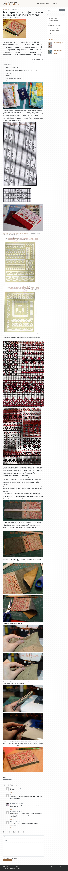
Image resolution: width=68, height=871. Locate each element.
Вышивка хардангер (53, 20)
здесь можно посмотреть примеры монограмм (15, 233)
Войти (54, 3)
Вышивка (49, 15)
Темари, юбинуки (52, 33)
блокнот (5, 779)
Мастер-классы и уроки (54, 28)
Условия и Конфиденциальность (52, 866)
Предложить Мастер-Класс (44, 3)
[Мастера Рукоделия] (11, 3)
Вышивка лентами (52, 18)
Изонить (50, 23)
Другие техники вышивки (54, 25)
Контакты (62, 866)
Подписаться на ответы (10, 858)
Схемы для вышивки (53, 30)
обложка (9, 779)
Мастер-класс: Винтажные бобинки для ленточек (58, 52)
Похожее (50, 39)
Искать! (62, 10)
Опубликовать (7, 860)
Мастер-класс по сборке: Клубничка (59, 43)
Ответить (12, 792)
